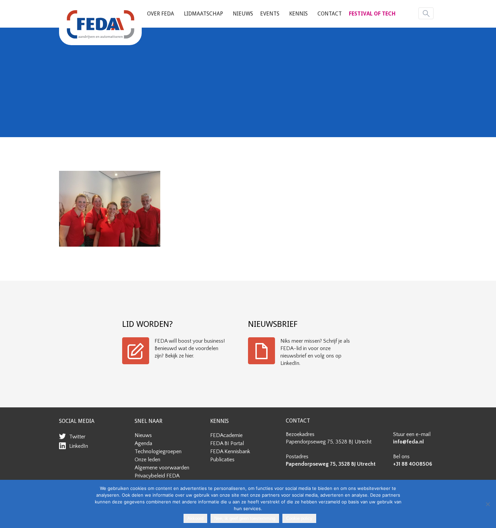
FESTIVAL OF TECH (372, 13)
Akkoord (195, 518)
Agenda (143, 443)
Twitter (77, 437)
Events (269, 13)
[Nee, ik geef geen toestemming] (487, 504)
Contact (330, 13)
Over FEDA (160, 13)
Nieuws (243, 13)
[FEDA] (100, 24)
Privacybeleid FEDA (157, 476)
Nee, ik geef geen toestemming (244, 518)
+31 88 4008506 (412, 464)
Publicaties (222, 460)
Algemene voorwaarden (162, 468)
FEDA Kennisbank (230, 451)
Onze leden (147, 460)
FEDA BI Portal (227, 443)
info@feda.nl (408, 442)
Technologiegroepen (158, 451)
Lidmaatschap (203, 13)
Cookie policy (299, 518)
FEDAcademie (226, 435)
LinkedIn (78, 446)
